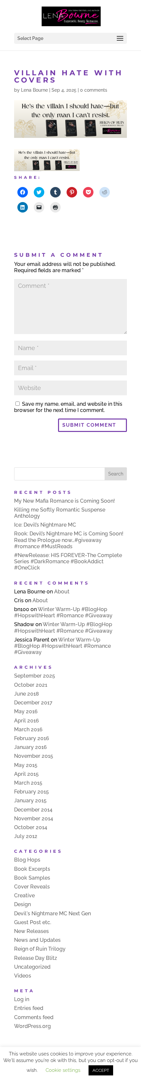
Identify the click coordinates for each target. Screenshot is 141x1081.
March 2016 (28, 729)
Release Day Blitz (35, 958)
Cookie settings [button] (63, 1070)
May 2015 (25, 765)
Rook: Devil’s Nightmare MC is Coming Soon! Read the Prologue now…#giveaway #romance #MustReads (68, 540)
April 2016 (26, 721)
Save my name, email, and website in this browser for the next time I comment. (68, 407)
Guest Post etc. (32, 922)
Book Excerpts (32, 869)
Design (22, 904)
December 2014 (33, 810)
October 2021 (30, 685)
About (62, 591)
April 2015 (26, 774)
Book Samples (32, 878)
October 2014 (30, 827)
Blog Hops (27, 860)
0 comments (93, 90)
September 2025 (34, 676)
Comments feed (33, 1017)
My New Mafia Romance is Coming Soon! (64, 501)
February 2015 (31, 792)
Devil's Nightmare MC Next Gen (52, 913)
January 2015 (30, 800)
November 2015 (33, 756)
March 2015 (28, 783)
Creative (24, 895)
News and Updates (37, 940)
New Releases (31, 931)
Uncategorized (32, 967)
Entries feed (28, 1008)
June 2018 (26, 694)
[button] (47, 160)
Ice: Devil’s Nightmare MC (45, 525)
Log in (21, 999)
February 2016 (31, 738)
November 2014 (33, 818)
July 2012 (25, 836)
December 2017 (33, 702)
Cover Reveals (32, 887)
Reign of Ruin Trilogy (40, 949)
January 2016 (30, 747)
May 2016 (26, 711)
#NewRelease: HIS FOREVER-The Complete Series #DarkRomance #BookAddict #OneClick (68, 561)
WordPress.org (32, 1026)
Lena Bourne (34, 90)
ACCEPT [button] (100, 1070)
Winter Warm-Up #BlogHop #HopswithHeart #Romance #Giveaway (63, 612)
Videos (22, 976)
